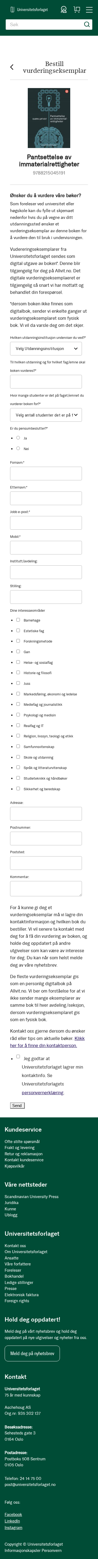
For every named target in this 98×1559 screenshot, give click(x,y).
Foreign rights (17, 1300)
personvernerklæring (42, 1092)
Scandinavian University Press (32, 1196)
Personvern (52, 1550)
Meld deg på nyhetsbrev (32, 1353)
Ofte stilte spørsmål (22, 1141)
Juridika (12, 1202)
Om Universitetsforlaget (26, 1251)
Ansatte (12, 1258)
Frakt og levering (20, 1147)
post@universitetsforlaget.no (30, 1484)
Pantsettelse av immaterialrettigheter (49, 160)
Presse (11, 1288)
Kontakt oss (15, 1245)
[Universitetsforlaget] (29, 9)
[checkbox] (51, 443)
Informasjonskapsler (23, 1550)
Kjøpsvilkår (14, 1166)
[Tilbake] (11, 67)
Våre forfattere (18, 1264)
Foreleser (13, 1270)
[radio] (51, 438)
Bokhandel (14, 1276)
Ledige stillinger (19, 1282)
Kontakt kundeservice (24, 1159)
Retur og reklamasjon (23, 1153)
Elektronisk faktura (22, 1294)
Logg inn (64, 9)
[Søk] (87, 24)
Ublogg (11, 1215)
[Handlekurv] (77, 9)
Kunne (10, 1209)
